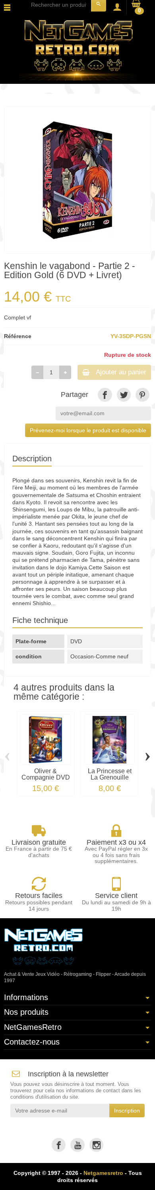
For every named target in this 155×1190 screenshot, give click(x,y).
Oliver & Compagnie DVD (45, 774)
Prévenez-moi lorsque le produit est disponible (88, 430)
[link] (105, 395)
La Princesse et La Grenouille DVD (110, 777)
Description (32, 458)
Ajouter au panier (121, 372)
